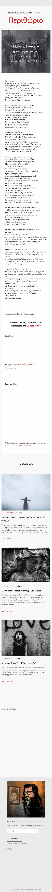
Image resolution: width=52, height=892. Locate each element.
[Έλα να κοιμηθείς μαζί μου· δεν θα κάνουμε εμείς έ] (7, 753)
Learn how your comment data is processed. (25, 444)
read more (6, 538)
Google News (34, 325)
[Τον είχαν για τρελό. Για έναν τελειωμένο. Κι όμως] (7, 767)
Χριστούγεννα (11, 368)
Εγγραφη (15, 839)
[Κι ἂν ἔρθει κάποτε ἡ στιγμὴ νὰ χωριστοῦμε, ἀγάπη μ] (7, 717)
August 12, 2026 (8, 586)
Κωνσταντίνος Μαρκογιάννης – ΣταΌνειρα (21, 590)
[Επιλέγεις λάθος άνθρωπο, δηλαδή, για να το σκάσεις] (7, 732)
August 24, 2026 (8, 513)
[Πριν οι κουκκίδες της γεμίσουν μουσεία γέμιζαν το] (7, 746)
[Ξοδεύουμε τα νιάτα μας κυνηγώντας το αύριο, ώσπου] (7, 739)
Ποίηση (37, 61)
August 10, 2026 (8, 658)
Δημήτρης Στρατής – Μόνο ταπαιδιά (19, 663)
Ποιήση (31, 364)
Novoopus (37, 889)
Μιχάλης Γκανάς (19, 364)
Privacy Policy (7, 849)
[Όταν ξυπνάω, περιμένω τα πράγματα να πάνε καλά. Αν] (7, 760)
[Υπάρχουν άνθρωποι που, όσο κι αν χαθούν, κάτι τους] (7, 724)
